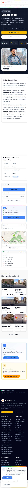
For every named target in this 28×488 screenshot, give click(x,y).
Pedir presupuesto (19, 464)
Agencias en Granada (6, 440)
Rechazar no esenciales (10, 481)
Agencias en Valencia (6, 425)
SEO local (17, 423)
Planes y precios (5, 464)
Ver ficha (9, 294)
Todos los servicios (20, 419)
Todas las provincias (6, 419)
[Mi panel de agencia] (22, 2)
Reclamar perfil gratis (13, 217)
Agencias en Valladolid (6, 447)
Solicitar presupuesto (15, 200)
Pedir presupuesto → (7, 412)
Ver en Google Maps (14, 247)
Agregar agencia (5, 462)
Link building (18, 427)
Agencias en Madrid (6, 421)
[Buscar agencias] (19, 2)
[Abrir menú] (25, 2)
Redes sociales (18, 440)
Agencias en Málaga (6, 432)
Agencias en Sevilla (5, 427)
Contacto (17, 462)
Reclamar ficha (4, 460)
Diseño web (15, 176)
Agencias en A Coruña (6, 449)
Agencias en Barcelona (6, 423)
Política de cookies (16, 474)
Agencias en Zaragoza (6, 436)
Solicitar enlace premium (10, 376)
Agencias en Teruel (9, 6)
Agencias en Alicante (6, 430)
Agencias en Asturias (6, 445)
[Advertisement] (14, 139)
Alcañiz (15, 6)
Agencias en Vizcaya (6, 434)
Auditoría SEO (18, 434)
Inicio (2, 6)
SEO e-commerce (19, 430)
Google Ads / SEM (19, 436)
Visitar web (14, 32)
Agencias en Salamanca (7, 451)
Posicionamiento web (20, 421)
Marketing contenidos (20, 432)
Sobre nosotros (18, 460)
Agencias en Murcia (5, 438)
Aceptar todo (8, 477)
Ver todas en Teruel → (14, 334)
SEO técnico (18, 425)
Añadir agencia (18, 412)
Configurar (7, 484)
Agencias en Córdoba (6, 453)
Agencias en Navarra (6, 443)
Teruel (9, 28)
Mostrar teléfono (14, 37)
